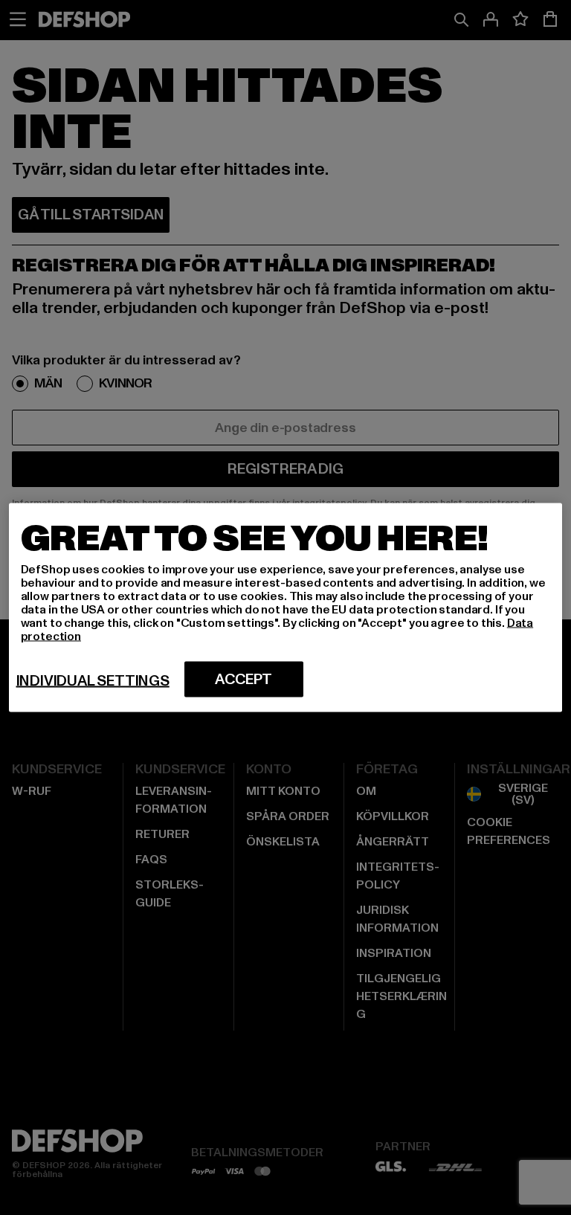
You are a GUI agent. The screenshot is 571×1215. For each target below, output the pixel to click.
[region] (286, 607)
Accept (243, 679)
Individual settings (93, 681)
